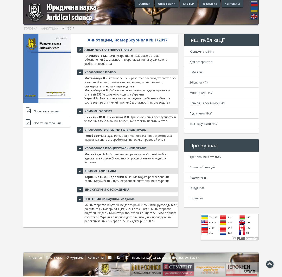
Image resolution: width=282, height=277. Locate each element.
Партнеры (54, 257)
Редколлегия (198, 177)
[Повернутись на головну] (66, 22)
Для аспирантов (201, 62)
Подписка (209, 4)
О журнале (197, 188)
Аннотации (166, 4)
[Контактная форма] (110, 257)
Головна (30, 28)
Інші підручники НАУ (203, 124)
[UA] (254, 10)
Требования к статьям (206, 157)
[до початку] (270, 264)
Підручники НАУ (201, 113)
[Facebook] (127, 257)
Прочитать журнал (47, 111)
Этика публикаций (202, 167)
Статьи (188, 4)
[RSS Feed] (119, 257)
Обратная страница (48, 123)
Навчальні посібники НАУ (207, 103)
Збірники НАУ (199, 82)
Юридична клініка (202, 51)
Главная (144, 4)
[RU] (254, 4)
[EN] (254, 16)
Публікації (196, 72)
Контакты (232, 4)
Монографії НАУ (201, 93)
